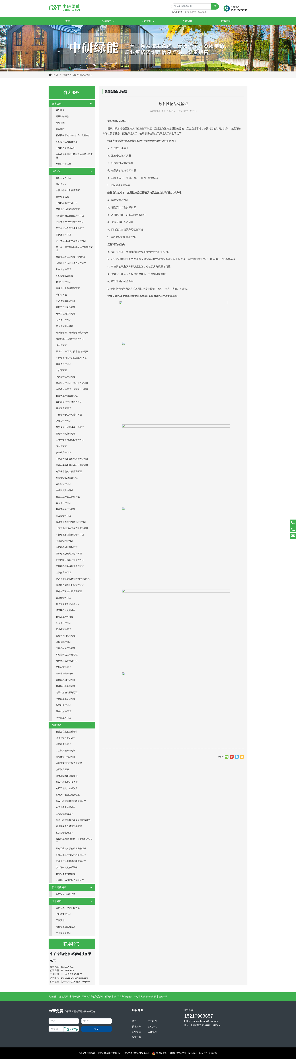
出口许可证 (61, 370)
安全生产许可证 (63, 320)
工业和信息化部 (124, 996)
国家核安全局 (160, 996)
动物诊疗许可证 (63, 421)
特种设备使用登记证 (65, 873)
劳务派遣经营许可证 (65, 757)
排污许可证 (61, 184)
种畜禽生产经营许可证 (67, 395)
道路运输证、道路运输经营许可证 (72, 332)
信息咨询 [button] (57, 901)
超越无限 (63, 996)
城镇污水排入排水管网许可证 (70, 339)
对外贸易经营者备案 (65, 926)
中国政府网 (75, 996)
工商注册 (60, 920)
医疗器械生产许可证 (65, 648)
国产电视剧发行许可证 (67, 547)
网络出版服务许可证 (65, 699)
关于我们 (152, 1021)
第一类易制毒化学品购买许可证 (71, 241)
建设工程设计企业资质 (67, 788)
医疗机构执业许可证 (65, 433)
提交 (96, 1029)
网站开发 (203, 1053)
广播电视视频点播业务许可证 (70, 566)
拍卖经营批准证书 (64, 832)
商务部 (149, 996)
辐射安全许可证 (63, 177)
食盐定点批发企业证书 (67, 731)
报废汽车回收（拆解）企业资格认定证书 (74, 840)
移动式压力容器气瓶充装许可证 (71, 522)
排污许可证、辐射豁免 (196, 12)
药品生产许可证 (63, 623)
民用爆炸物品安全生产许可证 (70, 215)
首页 (55, 74)
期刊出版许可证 (63, 717)
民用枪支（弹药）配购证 (68, 908)
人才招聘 (152, 1032)
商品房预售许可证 (64, 326)
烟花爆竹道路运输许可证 (68, 288)
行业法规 (136, 1032)
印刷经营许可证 (63, 667)
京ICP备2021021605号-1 (137, 1053)
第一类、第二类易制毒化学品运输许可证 (74, 249)
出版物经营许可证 (64, 673)
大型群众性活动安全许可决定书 (71, 263)
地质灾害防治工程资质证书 (69, 763)
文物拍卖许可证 (63, 572)
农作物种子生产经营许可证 (69, 414)
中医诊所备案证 (63, 933)
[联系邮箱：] (293, 536)
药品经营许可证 (63, 515)
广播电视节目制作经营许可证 (70, 534)
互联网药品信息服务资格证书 (70, 880)
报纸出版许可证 (63, 705)
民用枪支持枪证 (63, 914)
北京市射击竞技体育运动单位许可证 (73, 579)
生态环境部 (139, 996)
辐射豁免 (60, 110)
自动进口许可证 (63, 364)
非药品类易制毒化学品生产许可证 (72, 459)
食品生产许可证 (63, 503)
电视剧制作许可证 (64, 541)
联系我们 (136, 1037)
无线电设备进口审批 (65, 148)
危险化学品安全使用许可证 (69, 471)
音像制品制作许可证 (65, 680)
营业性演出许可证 (64, 490)
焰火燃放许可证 (63, 269)
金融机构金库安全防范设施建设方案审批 (74, 156)
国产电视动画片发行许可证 (69, 553)
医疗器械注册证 (63, 642)
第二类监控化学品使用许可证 (70, 228)
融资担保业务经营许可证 (68, 604)
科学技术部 (110, 996)
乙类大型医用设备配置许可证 (70, 440)
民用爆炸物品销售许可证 (68, 209)
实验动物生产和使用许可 (68, 190)
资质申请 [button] (57, 725)
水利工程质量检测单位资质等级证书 (73, 820)
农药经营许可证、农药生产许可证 (72, 389)
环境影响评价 (62, 116)
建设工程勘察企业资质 (67, 782)
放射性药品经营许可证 (67, 661)
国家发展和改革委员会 (92, 996)
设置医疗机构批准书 (65, 610)
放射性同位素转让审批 (67, 141)
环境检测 (60, 123)
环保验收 (60, 129)
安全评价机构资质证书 (67, 867)
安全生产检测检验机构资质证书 (71, 861)
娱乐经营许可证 (63, 484)
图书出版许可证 (63, 711)
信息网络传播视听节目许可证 (70, 560)
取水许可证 (61, 345)
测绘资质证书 (62, 769)
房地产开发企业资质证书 (68, 794)
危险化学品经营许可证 (67, 478)
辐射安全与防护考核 (65, 894)
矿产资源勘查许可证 (65, 301)
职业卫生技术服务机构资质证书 (71, 855)
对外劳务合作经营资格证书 (69, 826)
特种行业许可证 (63, 282)
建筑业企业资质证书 (65, 807)
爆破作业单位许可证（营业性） (71, 257)
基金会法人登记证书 (65, 738)
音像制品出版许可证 (65, 686)
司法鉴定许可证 (63, 744)
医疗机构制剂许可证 (65, 635)
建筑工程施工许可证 (65, 313)
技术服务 (136, 1026)
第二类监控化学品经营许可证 (70, 222)
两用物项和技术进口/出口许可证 (71, 358)
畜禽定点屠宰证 (63, 408)
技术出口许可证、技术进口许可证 (72, 351)
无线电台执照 (62, 196)
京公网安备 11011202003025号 (171, 1053)
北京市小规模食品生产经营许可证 (72, 528)
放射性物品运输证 (64, 275)
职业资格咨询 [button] (59, 887)
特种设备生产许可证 (65, 509)
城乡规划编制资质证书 (67, 776)
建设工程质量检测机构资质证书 (71, 801)
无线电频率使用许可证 (67, 203)
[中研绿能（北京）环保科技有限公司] (65, 7)
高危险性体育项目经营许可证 (70, 585)
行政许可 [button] (57, 171)
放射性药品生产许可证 (67, 654)
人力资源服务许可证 (65, 750)
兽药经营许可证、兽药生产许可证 (72, 383)
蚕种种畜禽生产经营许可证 (69, 591)
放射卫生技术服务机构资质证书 (71, 848)
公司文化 (152, 1026)
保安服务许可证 (63, 234)
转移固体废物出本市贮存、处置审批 (73, 135)
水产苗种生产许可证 (65, 376)
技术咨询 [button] (57, 103)
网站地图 (192, 1053)
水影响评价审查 (63, 164)
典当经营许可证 (63, 597)
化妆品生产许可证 (64, 616)
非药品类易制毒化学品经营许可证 (72, 465)
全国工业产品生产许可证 (68, 496)
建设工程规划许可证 (65, 307)
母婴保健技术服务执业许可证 (70, 427)
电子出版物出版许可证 (67, 692)
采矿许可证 (61, 294)
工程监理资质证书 (64, 813)
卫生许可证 (61, 446)
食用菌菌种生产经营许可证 (69, 402)
